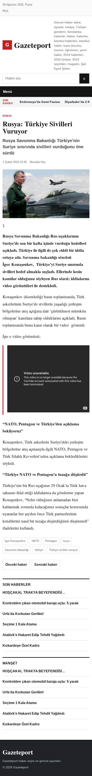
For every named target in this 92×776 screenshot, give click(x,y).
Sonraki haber (45, 564)
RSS (5, 11)
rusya (66, 541)
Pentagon (51, 541)
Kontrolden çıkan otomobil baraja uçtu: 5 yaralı (40, 603)
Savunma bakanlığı (17, 549)
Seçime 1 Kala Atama (20, 624)
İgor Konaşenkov (15, 541)
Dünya (7, 115)
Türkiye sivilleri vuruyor (63, 549)
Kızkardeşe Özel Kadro (21, 645)
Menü (7, 92)
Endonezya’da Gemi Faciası (40, 102)
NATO (35, 541)
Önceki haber (16, 564)
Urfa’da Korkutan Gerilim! (23, 614)
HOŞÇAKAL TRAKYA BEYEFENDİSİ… (34, 592)
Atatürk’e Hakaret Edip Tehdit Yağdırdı (33, 635)
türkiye (39, 549)
